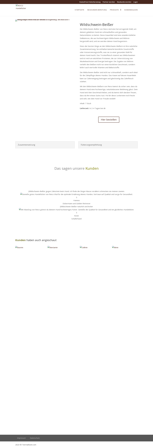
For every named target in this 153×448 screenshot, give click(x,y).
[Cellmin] (92, 336)
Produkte (114, 10)
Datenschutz (35, 438)
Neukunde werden (124, 2)
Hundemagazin (131, 10)
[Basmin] (28, 336)
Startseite (79, 10)
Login (135, 2)
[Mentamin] (60, 336)
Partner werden (109, 2)
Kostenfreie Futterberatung (90, 2)
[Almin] (125, 336)
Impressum (21, 438)
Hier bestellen (109, 119)
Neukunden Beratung (97, 10)
